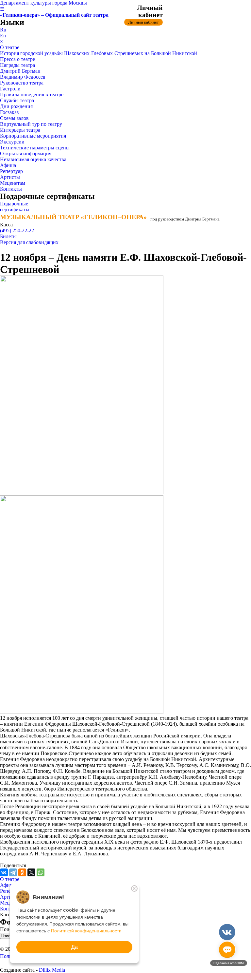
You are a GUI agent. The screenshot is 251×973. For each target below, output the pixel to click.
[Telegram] (13, 872)
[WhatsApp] (40, 872)
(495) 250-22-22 (17, 230)
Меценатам (12, 183)
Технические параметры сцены (35, 147)
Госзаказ (9, 112)
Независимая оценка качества (33, 159)
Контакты (11, 189)
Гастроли (10, 88)
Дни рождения (16, 106)
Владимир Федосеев (22, 77)
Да (74, 947)
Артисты (10, 177)
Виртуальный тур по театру (31, 124)
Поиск (8, 929)
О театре (9, 47)
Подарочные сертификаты (14, 206)
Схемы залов (14, 118)
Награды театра (17, 65)
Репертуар (11, 171)
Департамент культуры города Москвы (43, 3)
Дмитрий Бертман (20, 71)
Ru (3, 29)
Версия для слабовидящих (29, 242)
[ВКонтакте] (4, 872)
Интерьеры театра (20, 130)
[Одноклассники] (22, 872)
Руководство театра (21, 83)
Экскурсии (12, 141)
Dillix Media (52, 970)
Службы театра (17, 100)
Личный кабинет (143, 22)
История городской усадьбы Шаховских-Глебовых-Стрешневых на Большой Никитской (98, 53)
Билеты (8, 236)
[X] (31, 872)
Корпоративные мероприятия (33, 136)
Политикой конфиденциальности (86, 930)
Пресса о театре (17, 59)
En (3, 35)
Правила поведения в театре (31, 94)
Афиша (8, 165)
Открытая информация (25, 153)
